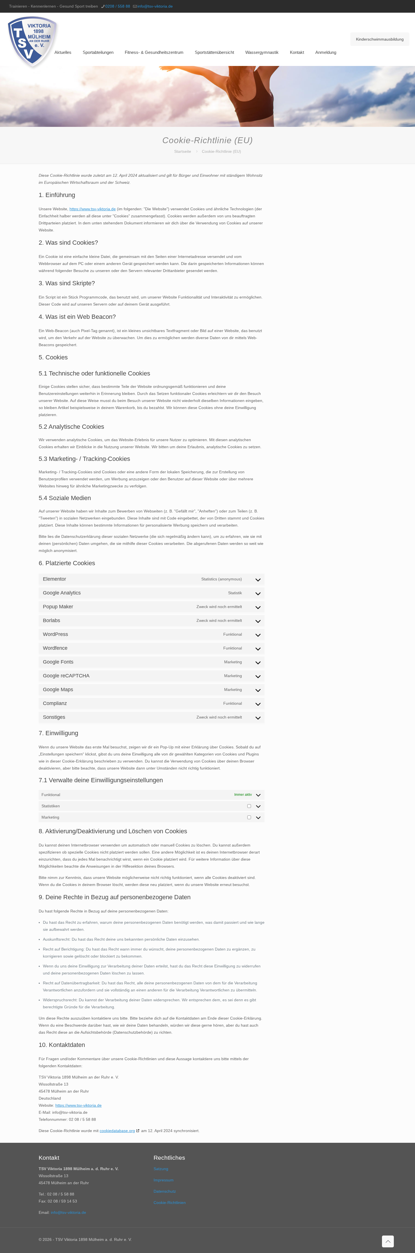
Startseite (182, 151)
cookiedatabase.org (117, 1130)
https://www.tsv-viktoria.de (92, 209)
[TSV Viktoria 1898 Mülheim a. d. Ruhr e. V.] (33, 43)
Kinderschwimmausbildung (380, 39)
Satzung (161, 1168)
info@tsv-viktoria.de (155, 6)
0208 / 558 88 (117, 6)
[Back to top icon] (388, 1241)
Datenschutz (165, 1191)
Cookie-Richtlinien (170, 1202)
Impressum (164, 1180)
